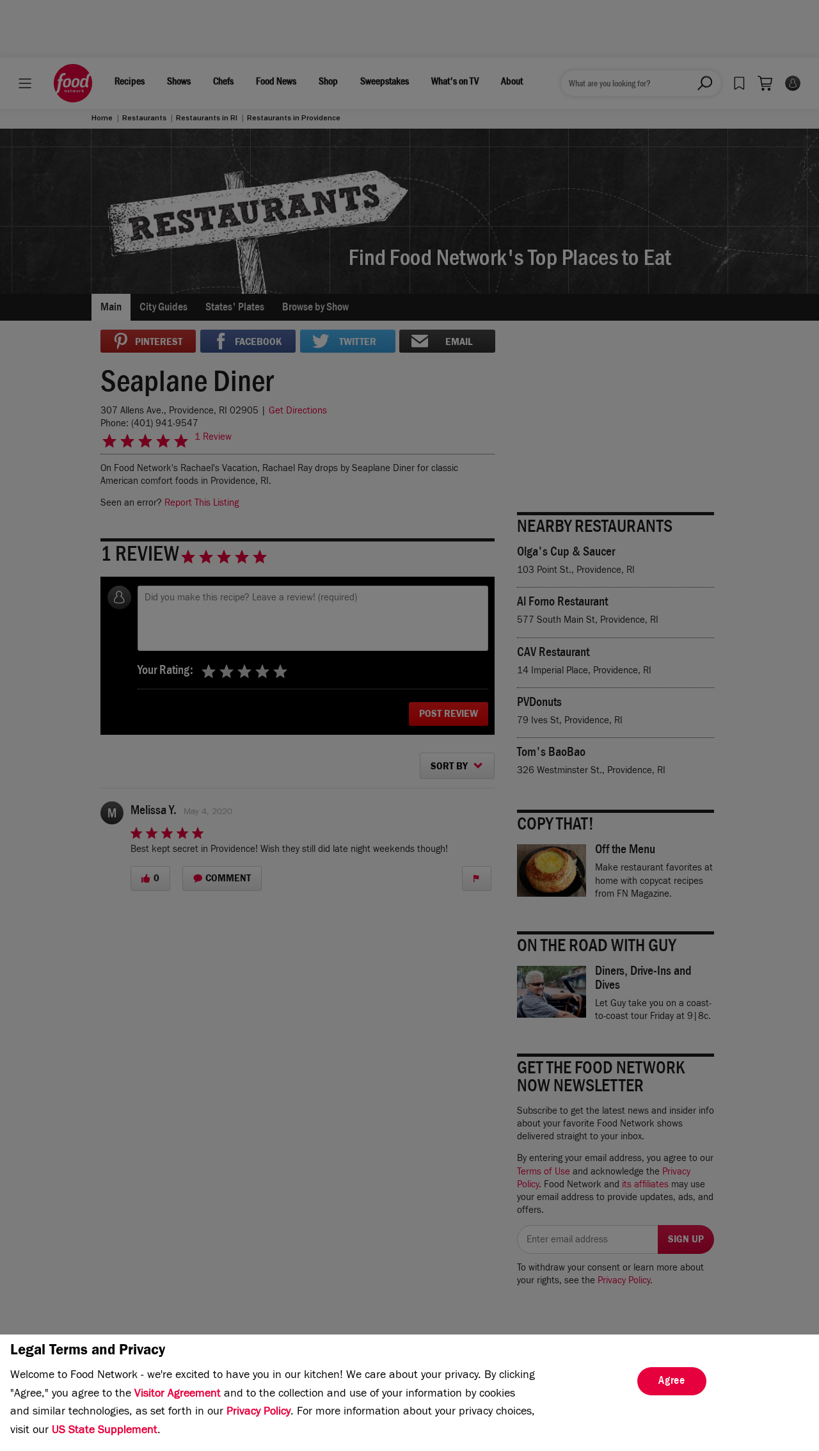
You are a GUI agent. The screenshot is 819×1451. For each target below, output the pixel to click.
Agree (671, 1382)
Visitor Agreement (177, 1394)
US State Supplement (104, 1431)
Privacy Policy (258, 1412)
